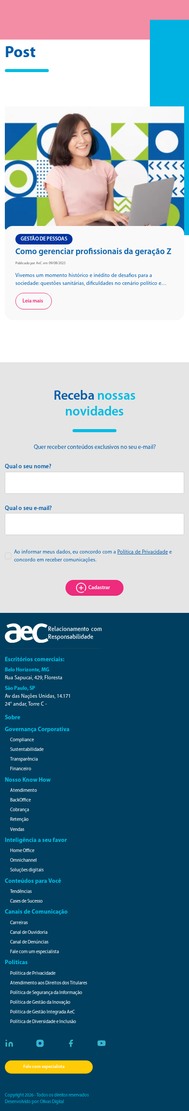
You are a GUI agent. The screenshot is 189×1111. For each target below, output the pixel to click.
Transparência (24, 759)
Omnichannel (23, 860)
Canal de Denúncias (29, 942)
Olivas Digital (52, 1102)
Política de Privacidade (142, 552)
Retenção (19, 819)
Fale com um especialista (34, 952)
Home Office (22, 851)
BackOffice (20, 800)
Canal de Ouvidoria (28, 932)
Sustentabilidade (27, 749)
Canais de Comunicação (36, 912)
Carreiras (19, 923)
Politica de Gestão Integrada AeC (42, 1012)
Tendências (21, 891)
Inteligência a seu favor (36, 840)
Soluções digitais (27, 870)
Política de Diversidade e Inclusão (43, 1022)
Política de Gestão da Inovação (40, 1002)
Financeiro (20, 769)
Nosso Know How (28, 780)
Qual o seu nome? (28, 467)
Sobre (12, 718)
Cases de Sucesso (26, 901)
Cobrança (19, 810)
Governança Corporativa (37, 729)
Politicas (16, 962)
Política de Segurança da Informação (46, 993)
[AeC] (53, 633)
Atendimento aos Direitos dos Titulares (48, 983)
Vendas (17, 829)
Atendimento (23, 790)
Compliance (22, 740)
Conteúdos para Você (33, 881)
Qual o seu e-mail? (28, 508)
